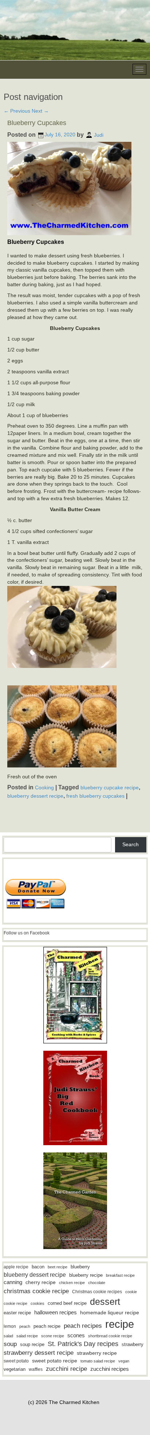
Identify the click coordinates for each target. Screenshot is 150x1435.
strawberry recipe (97, 1353)
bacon (38, 1266)
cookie (131, 1292)
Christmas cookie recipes (97, 1291)
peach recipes (83, 1325)
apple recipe (16, 1266)
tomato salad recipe (97, 1361)
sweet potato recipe (54, 1361)
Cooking (44, 787)
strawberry (132, 1344)
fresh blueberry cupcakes (95, 796)
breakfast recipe (120, 1275)
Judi (98, 134)
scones (76, 1335)
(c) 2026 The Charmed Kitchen (63, 1402)
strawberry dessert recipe (39, 1352)
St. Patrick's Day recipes (83, 1344)
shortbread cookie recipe (110, 1336)
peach (24, 1326)
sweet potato (16, 1361)
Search (130, 844)
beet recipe (57, 1267)
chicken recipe (72, 1282)
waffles (36, 1369)
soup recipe (32, 1344)
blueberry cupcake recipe (109, 787)
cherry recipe (40, 1282)
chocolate (96, 1282)
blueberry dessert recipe (35, 796)
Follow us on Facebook (27, 933)
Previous (17, 111)
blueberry (80, 1266)
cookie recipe (15, 1303)
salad (8, 1336)
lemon (10, 1326)
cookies (37, 1303)
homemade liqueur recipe (109, 1312)
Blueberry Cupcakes (36, 123)
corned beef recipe (67, 1303)
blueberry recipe (86, 1275)
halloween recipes (55, 1312)
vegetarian (14, 1369)
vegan (123, 1361)
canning (13, 1282)
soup (10, 1344)
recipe (119, 1324)
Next (40, 111)
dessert (105, 1301)
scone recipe (52, 1336)
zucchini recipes (109, 1369)
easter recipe (17, 1312)
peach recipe (46, 1326)
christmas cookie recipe (36, 1291)
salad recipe (27, 1336)
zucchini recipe (66, 1368)
